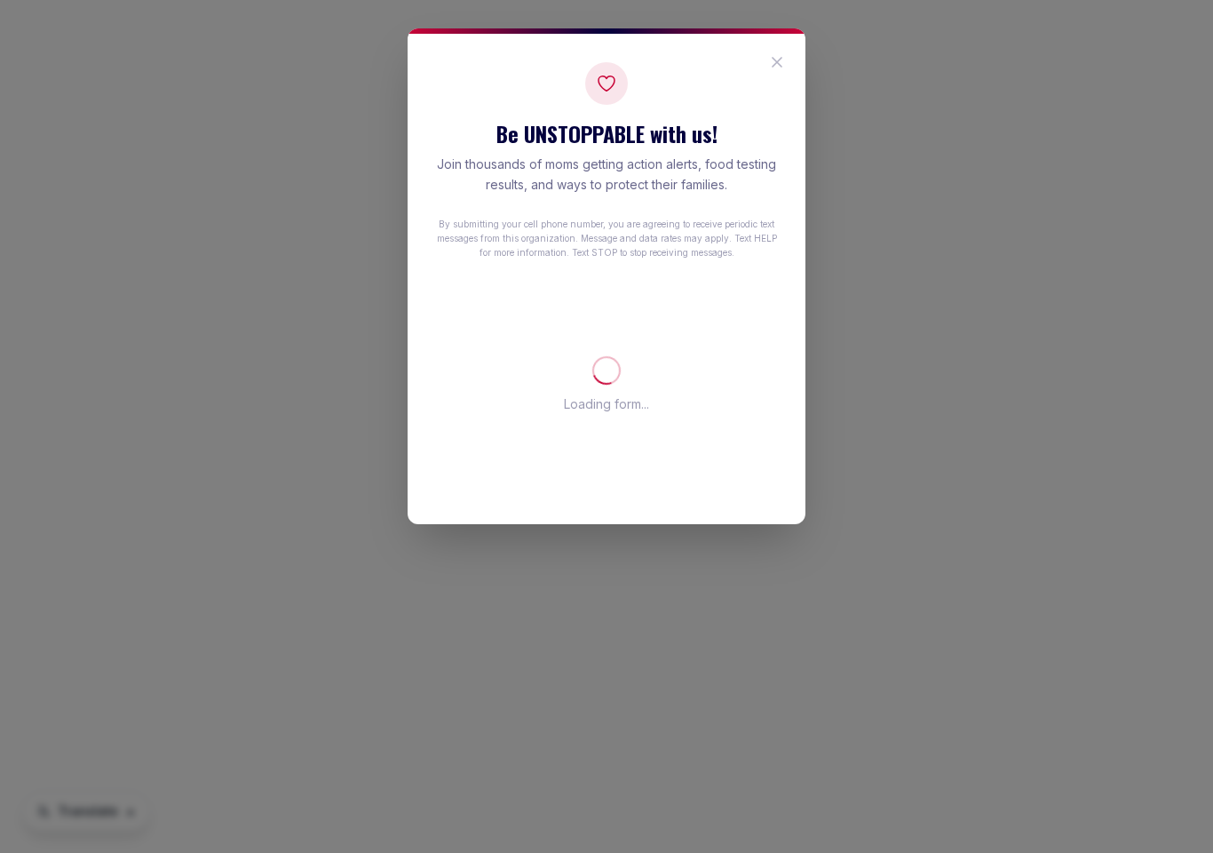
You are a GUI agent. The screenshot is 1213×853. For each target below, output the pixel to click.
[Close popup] (777, 62)
